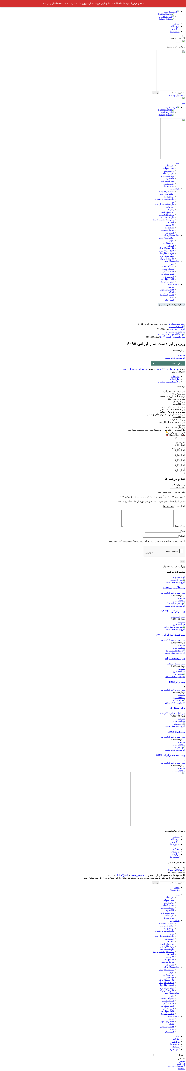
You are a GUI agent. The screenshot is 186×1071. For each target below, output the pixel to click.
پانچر (172, 240)
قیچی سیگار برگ (166, 253)
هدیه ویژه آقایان (167, 294)
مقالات (176, 836)
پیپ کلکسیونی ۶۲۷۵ (174, 587)
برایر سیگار (169, 170)
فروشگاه (175, 839)
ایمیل (182, 536)
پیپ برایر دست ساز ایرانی (135, 369)
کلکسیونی (169, 178)
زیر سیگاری (168, 243)
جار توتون (169, 207)
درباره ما (175, 842)
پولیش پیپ (169, 196)
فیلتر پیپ (170, 232)
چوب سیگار (169, 276)
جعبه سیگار (169, 271)
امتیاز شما (179, 506)
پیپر (172, 263)
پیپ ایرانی (169, 165)
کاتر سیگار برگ (167, 258)
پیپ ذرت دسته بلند (175, 658)
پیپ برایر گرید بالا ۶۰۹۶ (172, 611)
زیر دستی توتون (167, 212)
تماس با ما (174, 844)
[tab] (90, 376)
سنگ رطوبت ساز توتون (163, 220)
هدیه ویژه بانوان (167, 289)
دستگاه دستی (168, 269)
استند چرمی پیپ (166, 191)
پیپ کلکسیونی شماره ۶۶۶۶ (172, 337)
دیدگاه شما (179, 526)
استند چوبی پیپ (167, 194)
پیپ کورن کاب (167, 181)
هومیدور (170, 245)
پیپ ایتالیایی (168, 183)
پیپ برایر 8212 (177, 681)
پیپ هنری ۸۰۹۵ (176, 731)
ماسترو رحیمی (137, 875)
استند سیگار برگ (166, 238)
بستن (182, 1061)
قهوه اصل (169, 300)
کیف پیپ (170, 222)
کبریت (171, 287)
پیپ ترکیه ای (168, 173)
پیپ (179, 324)
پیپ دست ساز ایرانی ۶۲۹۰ (170, 634)
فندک (171, 292)
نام (183, 531)
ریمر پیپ (170, 209)
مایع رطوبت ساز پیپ (164, 204)
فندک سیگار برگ (166, 251)
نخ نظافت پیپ (167, 230)
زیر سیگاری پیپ (166, 214)
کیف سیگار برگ (167, 256)
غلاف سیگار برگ (166, 248)
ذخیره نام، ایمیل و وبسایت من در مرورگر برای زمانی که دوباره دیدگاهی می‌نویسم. (145, 541)
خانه (183, 324)
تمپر (172, 201)
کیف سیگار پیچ (167, 282)
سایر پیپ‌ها (169, 186)
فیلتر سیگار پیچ (167, 274)
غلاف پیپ (169, 225)
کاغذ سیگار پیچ (167, 279)
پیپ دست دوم (167, 176)
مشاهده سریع (179, 601)
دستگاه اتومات (167, 266)
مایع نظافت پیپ (167, 217)
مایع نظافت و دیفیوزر (164, 199)
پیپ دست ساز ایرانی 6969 (170, 755)
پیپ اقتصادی (168, 168)
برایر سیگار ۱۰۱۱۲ (175, 707)
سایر (172, 297)
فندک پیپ (169, 227)
